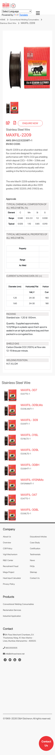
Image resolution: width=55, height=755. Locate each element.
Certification (35, 548)
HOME (2, 20)
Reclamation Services (12, 610)
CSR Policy (7, 548)
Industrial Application (12, 616)
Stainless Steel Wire (8, 23)
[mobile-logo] (9, 5)
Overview (7, 542)
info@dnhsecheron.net (14, 654)
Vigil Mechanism (10, 554)
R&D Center (8, 560)
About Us (7, 536)
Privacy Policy (9, 584)
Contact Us (46, 743)
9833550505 (11, 648)
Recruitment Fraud (10, 566)
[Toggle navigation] (38, 13)
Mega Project (8, 572)
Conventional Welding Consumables (24, 20)
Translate (23, 14)
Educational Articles (38, 536)
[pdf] (14, 123)
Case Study (35, 542)
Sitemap (33, 572)
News (32, 560)
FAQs (32, 566)
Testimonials (35, 554)
